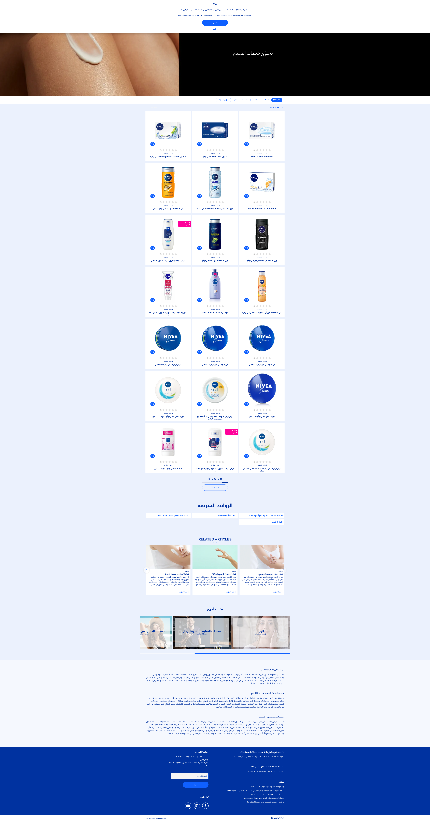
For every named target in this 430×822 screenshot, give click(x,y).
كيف (214, 29)
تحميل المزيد (215, 488)
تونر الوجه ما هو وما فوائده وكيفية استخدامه (267, 787)
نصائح (281, 782)
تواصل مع (204, 797)
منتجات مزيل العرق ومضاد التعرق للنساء (172, 515)
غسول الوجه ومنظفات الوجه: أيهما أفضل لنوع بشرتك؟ (264, 798)
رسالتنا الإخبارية (202, 752)
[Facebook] (205, 806)
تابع (195, 784)
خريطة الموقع (239, 757)
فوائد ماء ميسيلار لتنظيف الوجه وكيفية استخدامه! (265, 802)
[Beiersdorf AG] (277, 818)
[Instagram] (197, 806)
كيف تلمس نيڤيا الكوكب (266, 771)
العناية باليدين (276, 522)
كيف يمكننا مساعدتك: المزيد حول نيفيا (267, 767)
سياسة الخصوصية (262, 757)
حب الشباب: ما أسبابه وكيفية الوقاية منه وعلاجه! (266, 794)
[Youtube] (188, 806)
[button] (246, 144)
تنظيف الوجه (231, 791)
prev (283, 570)
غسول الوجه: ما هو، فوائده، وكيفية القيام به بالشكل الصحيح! (261, 791)
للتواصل (249, 757)
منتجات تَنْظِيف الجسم (226, 515)
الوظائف (281, 771)
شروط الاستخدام (278, 757)
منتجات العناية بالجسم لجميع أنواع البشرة (265, 515)
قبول (215, 23)
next (146, 570)
